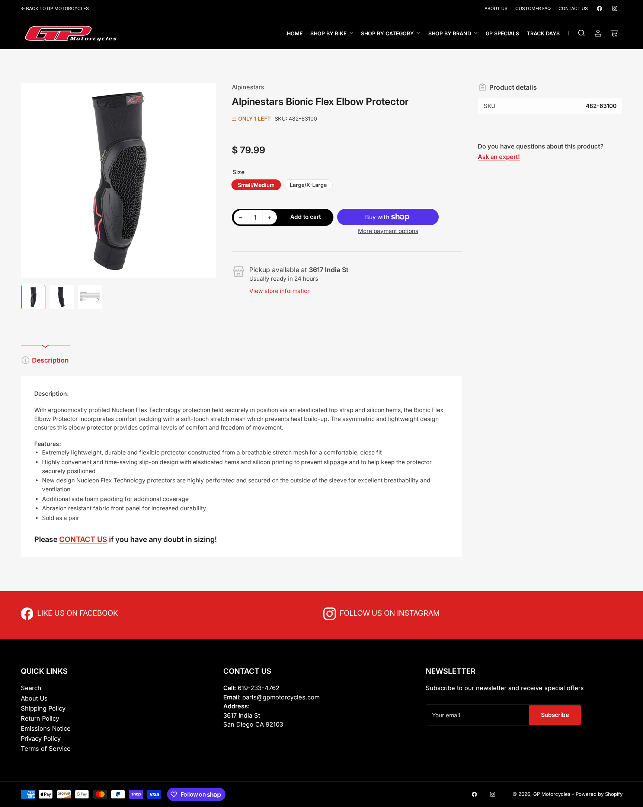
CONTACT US (573, 8)
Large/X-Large (308, 185)
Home (295, 33)
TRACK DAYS (543, 33)
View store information (280, 290)
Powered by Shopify (599, 794)
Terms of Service (46, 748)
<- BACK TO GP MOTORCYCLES (55, 8)
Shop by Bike (328, 33)
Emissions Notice (46, 728)
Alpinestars (248, 87)
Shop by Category (387, 33)
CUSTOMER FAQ (533, 8)
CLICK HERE (53, 612)
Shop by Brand (449, 33)
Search (31, 688)
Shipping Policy (43, 708)
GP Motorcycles (551, 794)
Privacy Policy (41, 738)
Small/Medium (256, 185)
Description (50, 360)
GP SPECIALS (502, 33)
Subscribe (555, 714)
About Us (34, 698)
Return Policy (40, 718)
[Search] (581, 33)
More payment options (388, 231)
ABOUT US (496, 8)
